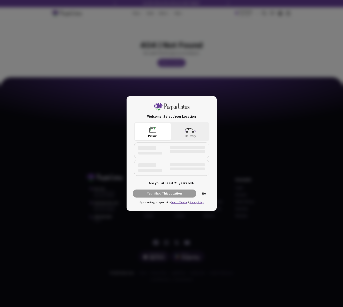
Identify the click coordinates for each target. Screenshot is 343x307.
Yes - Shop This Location (164, 193)
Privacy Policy (197, 202)
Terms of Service (179, 202)
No (204, 193)
